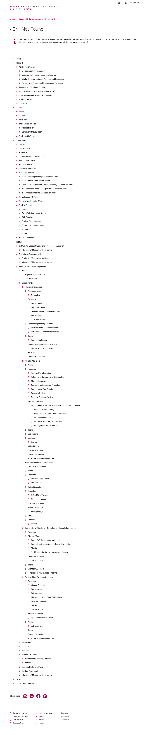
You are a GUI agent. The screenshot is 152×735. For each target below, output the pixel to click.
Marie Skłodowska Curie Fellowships (46, 597)
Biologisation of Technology (33, 71)
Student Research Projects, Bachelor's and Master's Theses (55, 405)
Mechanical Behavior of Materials (39, 463)
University (13, 19)
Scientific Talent (25, 99)
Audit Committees (26, 173)
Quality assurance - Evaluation (31, 156)
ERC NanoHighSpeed (40, 479)
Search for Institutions (20, 716)
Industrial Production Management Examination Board (44, 189)
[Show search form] (119, 3)
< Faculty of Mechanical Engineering (37, 250)
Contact (25, 233)
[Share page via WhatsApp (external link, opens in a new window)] (32, 697)
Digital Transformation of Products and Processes (43, 79)
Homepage (26, 209)
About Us (25, 229)
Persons (19, 679)
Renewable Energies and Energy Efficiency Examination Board (48, 185)
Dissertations (39, 319)
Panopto (41, 723)
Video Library (33, 446)
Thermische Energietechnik (30, 254)
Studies (19, 108)
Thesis (34, 548)
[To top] (138, 721)
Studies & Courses (35, 614)
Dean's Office (24, 148)
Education (32, 491)
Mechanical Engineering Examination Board (40, 177)
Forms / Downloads (27, 238)
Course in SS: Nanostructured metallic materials (51, 544)
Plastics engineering (33, 287)
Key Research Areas (27, 67)
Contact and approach (20, 713)
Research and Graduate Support (32, 87)
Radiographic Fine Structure (42, 389)
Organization (21, 140)
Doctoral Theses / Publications (44, 397)
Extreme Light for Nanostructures (39, 577)
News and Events (35, 291)
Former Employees (39, 340)
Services (25, 651)
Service (34, 442)
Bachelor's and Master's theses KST (46, 328)
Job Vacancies (31, 279)
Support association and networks (42, 344)
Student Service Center (31, 221)
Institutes (19, 242)
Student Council (25, 205)
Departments (27, 283)
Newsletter (35, 295)
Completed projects (39, 307)
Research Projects (38, 393)
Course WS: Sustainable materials (45, 540)
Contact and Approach (25, 683)
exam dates (23, 120)
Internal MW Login (35, 450)
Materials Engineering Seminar (38, 659)
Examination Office (27, 160)
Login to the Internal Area (32, 667)
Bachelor (22, 112)
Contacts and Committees (33, 225)
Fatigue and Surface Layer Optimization (47, 377)
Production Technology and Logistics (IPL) (39, 258)
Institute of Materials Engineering (32, 266)
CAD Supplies (27, 217)
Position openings (35, 507)
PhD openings (37, 511)
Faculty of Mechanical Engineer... (30, 19)
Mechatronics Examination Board (36, 181)
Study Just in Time (27, 136)
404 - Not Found (49, 19)
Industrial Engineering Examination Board (39, 193)
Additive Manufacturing (41, 373)
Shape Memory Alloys (40, 381)
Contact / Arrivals (35, 634)
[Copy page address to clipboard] (45, 697)
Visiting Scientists (38, 585)
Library (41, 716)
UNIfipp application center (42, 348)
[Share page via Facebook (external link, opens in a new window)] (38, 697)
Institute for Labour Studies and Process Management (41, 246)
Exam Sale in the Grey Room (34, 213)
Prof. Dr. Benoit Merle (37, 467)
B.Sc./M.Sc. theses (36, 503)
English (137, 3)
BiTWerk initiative (38, 601)
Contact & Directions (36, 357)
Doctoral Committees (27, 169)
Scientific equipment (36, 487)
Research (19, 63)
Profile (18, 59)
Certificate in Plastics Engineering (45, 332)
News (24, 270)
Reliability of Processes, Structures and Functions (42, 83)
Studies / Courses (35, 401)
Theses (34, 605)
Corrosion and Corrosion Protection (45, 385)
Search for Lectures (45, 713)
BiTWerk (31, 352)
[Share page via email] (25, 697)
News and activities (36, 556)
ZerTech (31, 438)
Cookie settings (18, 723)
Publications (36, 315)
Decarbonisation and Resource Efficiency (39, 75)
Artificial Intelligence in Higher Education (35, 95)
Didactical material (39, 499)
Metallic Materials (32, 361)
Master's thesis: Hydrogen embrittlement (51, 552)
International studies (27, 124)
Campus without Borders (32, 132)
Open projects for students (42, 618)
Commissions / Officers (28, 197)
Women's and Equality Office (31, 201)
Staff (30, 516)
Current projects (37, 303)
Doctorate (23, 103)
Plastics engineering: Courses (40, 324)
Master (22, 116)
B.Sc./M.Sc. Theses (39, 495)
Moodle (41, 720)
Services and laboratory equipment (45, 311)
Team (30, 336)
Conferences (36, 589)
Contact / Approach (36, 454)
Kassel (34, 524)
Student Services (26, 152)
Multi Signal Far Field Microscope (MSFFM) (37, 91)
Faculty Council (25, 164)
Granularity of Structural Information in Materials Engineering (50, 528)
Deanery (22, 144)
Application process (30, 128)
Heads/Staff (27, 642)
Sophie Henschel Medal (35, 274)
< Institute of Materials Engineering (42, 458)
